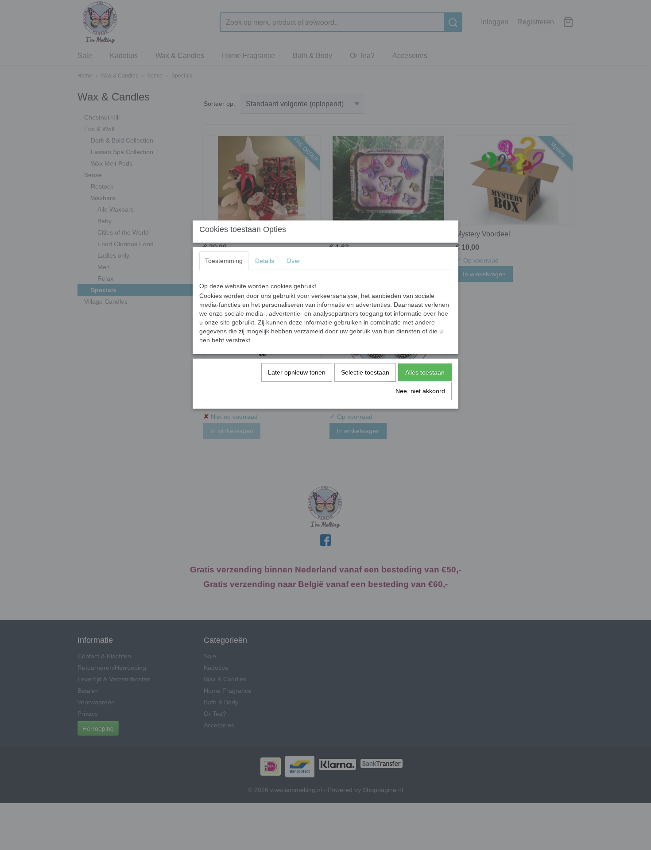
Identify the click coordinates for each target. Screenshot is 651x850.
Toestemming (224, 260)
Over (293, 260)
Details (264, 260)
